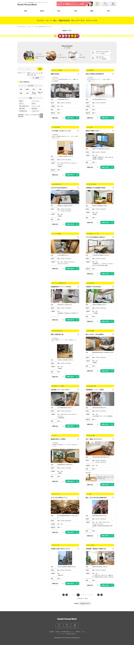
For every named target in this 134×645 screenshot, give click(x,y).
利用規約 (57, 631)
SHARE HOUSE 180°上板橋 (39, 57)
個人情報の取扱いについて (67, 631)
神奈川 (42, 11)
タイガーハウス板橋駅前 (100, 59)
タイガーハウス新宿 (99, 53)
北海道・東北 (40, 93)
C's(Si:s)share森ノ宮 (62, 57)
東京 (25, 11)
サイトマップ (61, 634)
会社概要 (51, 631)
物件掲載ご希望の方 (71, 634)
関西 (91, 11)
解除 (40, 115)
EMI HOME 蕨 (82, 57)
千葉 (75, 11)
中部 (108, 11)
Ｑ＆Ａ (83, 631)
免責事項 (78, 631)
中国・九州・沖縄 (34, 93)
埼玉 (58, 11)
